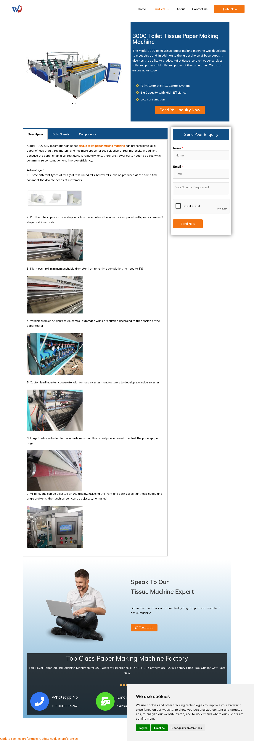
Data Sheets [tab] (60, 134)
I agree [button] (143, 727)
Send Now (188, 223)
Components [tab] (87, 134)
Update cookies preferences (19, 738)
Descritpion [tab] (35, 134)
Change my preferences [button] (186, 727)
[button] (229, 9)
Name (178, 148)
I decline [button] (159, 727)
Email (178, 166)
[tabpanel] (95, 348)
